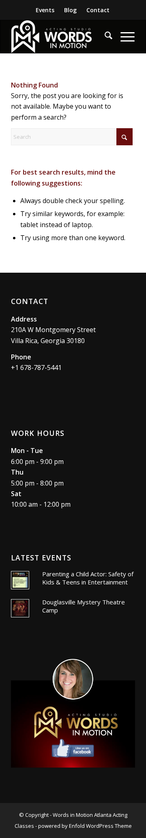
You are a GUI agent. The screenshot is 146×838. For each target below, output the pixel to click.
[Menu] (123, 36)
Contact (98, 10)
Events (45, 10)
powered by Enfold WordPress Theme (85, 825)
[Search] (104, 36)
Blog (70, 10)
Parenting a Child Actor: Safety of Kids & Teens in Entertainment (87, 578)
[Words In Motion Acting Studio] (60, 36)
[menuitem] (45, 10)
